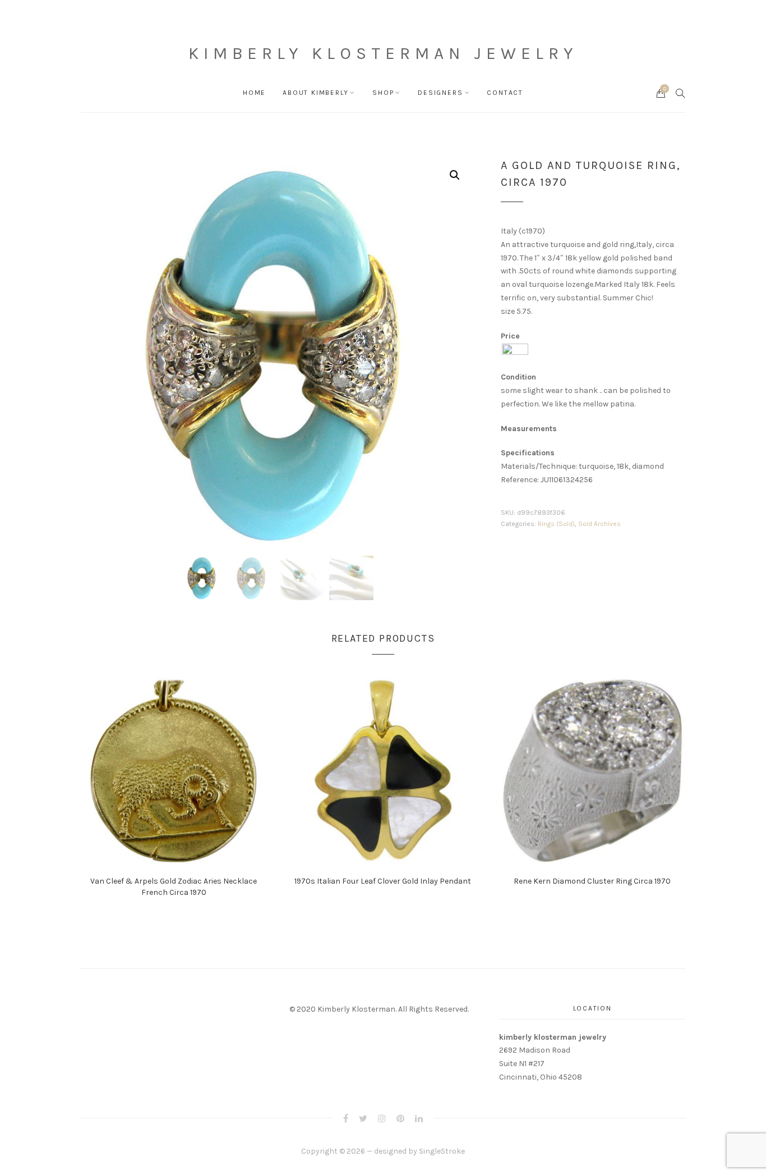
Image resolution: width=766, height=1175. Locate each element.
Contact (505, 93)
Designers (440, 93)
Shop (383, 93)
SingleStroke (442, 1151)
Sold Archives (599, 524)
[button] (455, 175)
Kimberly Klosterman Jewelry (383, 53)
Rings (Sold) (556, 524)
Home (254, 93)
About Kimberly (315, 93)
